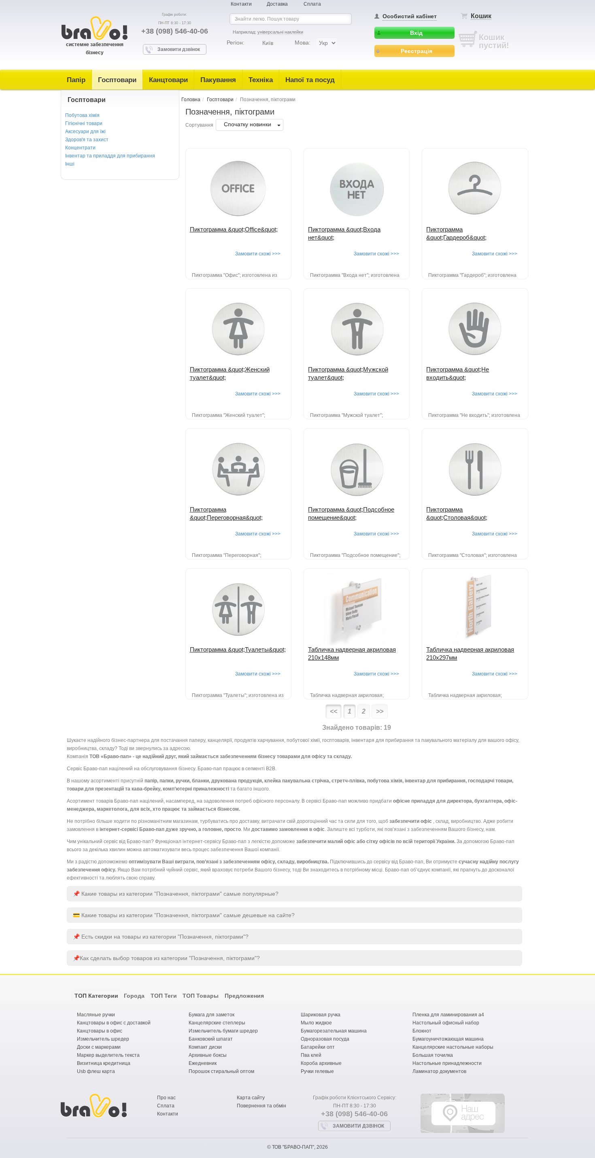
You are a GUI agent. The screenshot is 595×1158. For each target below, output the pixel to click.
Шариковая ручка (320, 1015)
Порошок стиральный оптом (221, 1071)
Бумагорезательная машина (334, 1031)
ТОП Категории (96, 995)
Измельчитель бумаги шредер (223, 1031)
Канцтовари (168, 80)
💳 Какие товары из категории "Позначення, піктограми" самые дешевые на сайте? (184, 915)
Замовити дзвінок (178, 49)
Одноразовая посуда (325, 1039)
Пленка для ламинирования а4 (448, 1015)
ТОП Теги (164, 995)
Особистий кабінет (409, 16)
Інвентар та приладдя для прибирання (110, 156)
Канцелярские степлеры (217, 1023)
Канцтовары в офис (99, 1031)
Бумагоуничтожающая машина (448, 1039)
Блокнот (421, 1031)
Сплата (312, 4)
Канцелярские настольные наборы (452, 1047)
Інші (69, 164)
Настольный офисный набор (445, 1023)
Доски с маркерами (99, 1047)
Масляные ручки (96, 1015)
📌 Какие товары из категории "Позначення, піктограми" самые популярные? (175, 893)
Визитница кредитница (103, 1063)
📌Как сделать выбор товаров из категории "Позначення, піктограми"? (166, 958)
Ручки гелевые (317, 1071)
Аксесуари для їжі (85, 131)
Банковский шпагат (211, 1039)
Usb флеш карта (96, 1071)
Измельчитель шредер (103, 1039)
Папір (76, 80)
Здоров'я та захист (86, 139)
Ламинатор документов (439, 1071)
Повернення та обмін (261, 1106)
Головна (190, 99)
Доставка (277, 4)
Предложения (244, 995)
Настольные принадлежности (447, 1063)
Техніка (261, 80)
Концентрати (80, 148)
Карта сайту (251, 1098)
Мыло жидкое (316, 1023)
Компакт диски (205, 1047)
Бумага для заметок (211, 1015)
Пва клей (311, 1055)
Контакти (241, 4)
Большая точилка (432, 1055)
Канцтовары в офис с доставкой (114, 1023)
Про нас (166, 1098)
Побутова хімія (82, 115)
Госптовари (117, 80)
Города (134, 995)
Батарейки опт (318, 1047)
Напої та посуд (310, 80)
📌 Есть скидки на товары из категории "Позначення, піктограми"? (161, 936)
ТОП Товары (201, 995)
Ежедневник (203, 1063)
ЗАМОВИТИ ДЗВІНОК (358, 1126)
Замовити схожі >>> (257, 254)
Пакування (218, 80)
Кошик (481, 16)
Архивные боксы (208, 1055)
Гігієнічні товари (83, 123)
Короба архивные (321, 1063)
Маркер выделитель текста (108, 1055)
